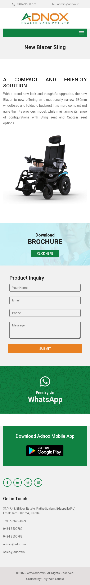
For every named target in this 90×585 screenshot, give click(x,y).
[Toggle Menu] (81, 32)
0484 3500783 (12, 536)
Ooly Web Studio (52, 579)
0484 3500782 (26, 4)
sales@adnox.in (14, 552)
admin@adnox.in (68, 4)
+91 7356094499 (14, 521)
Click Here (45, 253)
